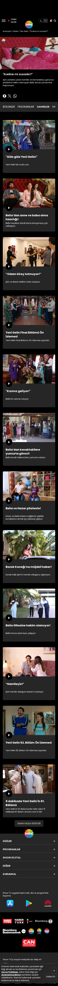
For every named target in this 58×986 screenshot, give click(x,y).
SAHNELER (43, 106)
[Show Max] (47, 931)
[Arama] (54, 20)
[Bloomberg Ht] (44, 921)
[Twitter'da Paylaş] (9, 96)
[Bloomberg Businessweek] (14, 931)
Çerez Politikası (9, 972)
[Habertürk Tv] (19, 921)
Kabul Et (50, 976)
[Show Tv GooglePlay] (29, 903)
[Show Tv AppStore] (10, 903)
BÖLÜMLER (9, 106)
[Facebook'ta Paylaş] (4, 96)
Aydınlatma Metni (11, 974)
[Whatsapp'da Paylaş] (15, 96)
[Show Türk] (39, 931)
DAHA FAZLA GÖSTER (29, 823)
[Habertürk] (7, 921)
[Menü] (3, 21)
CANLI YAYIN (13, 20)
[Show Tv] (29, 25)
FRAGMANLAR (26, 106)
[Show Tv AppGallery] (48, 903)
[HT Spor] (29, 921)
